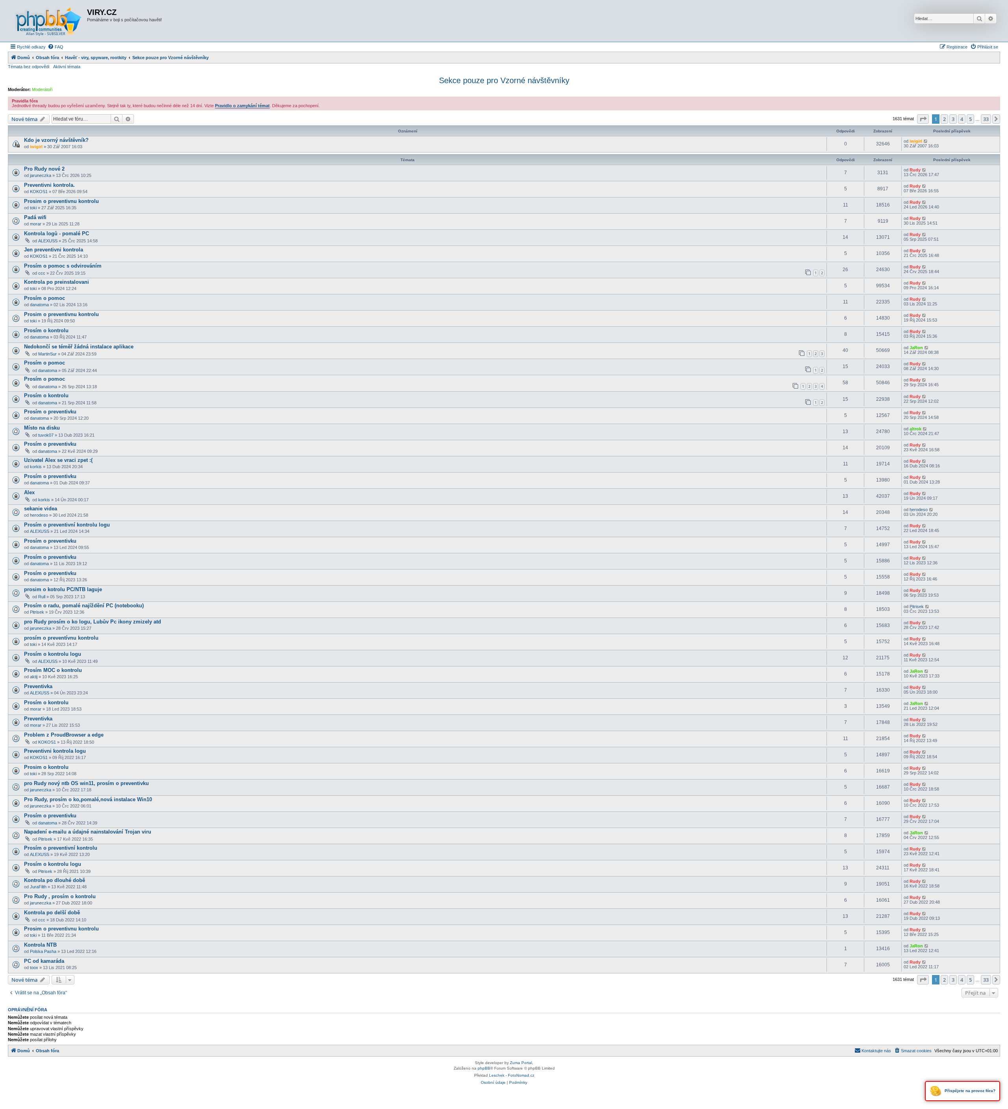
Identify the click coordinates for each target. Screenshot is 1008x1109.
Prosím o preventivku (50, 412)
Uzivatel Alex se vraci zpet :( (58, 460)
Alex (29, 492)
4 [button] (961, 119)
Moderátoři (42, 89)
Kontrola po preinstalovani (56, 282)
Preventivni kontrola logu (55, 751)
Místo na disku (42, 428)
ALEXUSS (47, 240)
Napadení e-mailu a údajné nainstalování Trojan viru (87, 832)
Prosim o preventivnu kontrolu (61, 201)
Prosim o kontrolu (46, 767)
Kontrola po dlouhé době (54, 880)
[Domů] (48, 21)
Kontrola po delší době (52, 912)
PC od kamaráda (44, 961)
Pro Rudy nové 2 (44, 169)
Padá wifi (35, 217)
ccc (41, 273)
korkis (36, 466)
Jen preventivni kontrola (53, 250)
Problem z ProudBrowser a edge (64, 735)
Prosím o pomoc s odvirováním (63, 266)
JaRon (916, 347)
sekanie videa (40, 509)
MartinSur (47, 354)
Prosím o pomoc (44, 298)
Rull (41, 596)
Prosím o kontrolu (46, 330)
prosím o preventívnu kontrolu (61, 638)
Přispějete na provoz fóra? (969, 1091)
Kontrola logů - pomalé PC (56, 233)
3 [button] (953, 119)
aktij (33, 676)
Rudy (915, 169)
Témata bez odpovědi (28, 66)
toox (34, 967)
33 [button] (986, 119)
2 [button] (944, 119)
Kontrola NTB (40, 945)
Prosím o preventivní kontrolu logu (67, 525)
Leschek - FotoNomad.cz (511, 1075)
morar (35, 223)
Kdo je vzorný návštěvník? (56, 140)
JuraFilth (38, 886)
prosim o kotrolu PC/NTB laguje (63, 589)
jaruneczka (40, 175)
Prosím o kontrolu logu (52, 654)
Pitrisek (37, 612)
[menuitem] (55, 47)
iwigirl (36, 146)
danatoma (39, 304)
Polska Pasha (43, 951)
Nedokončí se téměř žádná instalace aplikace (78, 347)
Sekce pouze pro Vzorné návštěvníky (504, 80)
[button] (923, 119)
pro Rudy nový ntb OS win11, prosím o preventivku (86, 783)
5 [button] (970, 119)
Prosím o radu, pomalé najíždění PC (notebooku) (84, 605)
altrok (915, 428)
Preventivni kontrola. (49, 185)
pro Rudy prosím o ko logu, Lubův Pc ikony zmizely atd (92, 622)
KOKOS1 (39, 191)
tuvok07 (46, 435)
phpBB (484, 1068)
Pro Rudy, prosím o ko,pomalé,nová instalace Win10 (88, 799)
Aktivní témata (66, 66)
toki (33, 207)
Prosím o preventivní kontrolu (60, 848)
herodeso (39, 515)
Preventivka (38, 686)
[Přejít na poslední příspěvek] (925, 141)
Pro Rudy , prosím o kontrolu (60, 896)
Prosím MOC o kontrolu (53, 670)
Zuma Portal (521, 1063)
